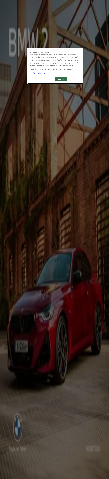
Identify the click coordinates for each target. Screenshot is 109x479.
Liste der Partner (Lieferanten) (37, 73)
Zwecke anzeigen (48, 79)
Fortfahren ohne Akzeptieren (75, 50)
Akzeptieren (61, 79)
